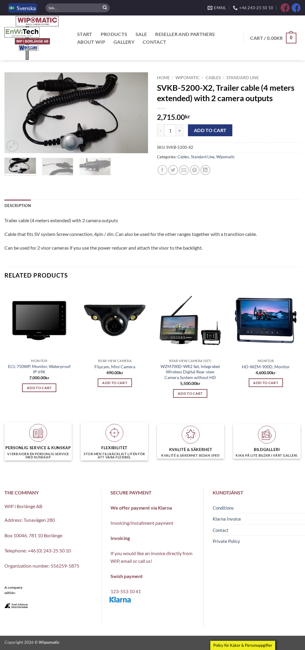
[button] (273, 38)
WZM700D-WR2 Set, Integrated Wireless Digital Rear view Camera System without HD (190, 372)
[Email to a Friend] (184, 170)
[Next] (137, 113)
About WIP (91, 42)
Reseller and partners (185, 34)
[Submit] (104, 7)
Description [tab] (17, 205)
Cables (213, 77)
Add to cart (210, 130)
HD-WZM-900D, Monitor (266, 366)
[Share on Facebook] (162, 170)
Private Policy (226, 541)
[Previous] (15, 113)
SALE (141, 34)
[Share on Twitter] (173, 170)
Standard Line (242, 77)
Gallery (123, 42)
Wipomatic (187, 77)
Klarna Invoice (227, 518)
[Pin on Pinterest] (195, 170)
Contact (154, 42)
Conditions (223, 507)
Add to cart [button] (39, 388)
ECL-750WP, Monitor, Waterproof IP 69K (39, 369)
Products (114, 34)
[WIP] (34, 37)
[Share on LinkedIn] (205, 170)
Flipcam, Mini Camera (114, 366)
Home (163, 77)
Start (84, 34)
